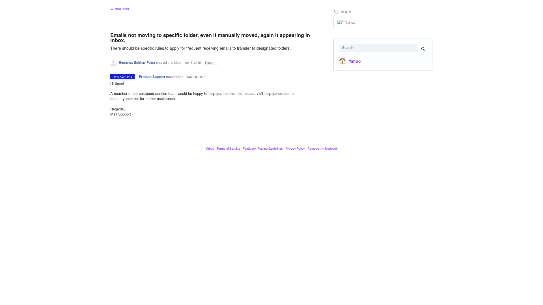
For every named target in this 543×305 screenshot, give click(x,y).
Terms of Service (228, 148)
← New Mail (119, 8)
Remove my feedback (322, 148)
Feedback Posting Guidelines (263, 148)
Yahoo (355, 61)
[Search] (422, 48)
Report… (211, 62)
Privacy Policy (295, 148)
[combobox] (380, 47)
